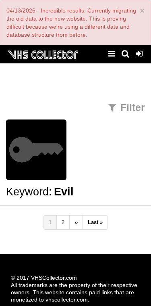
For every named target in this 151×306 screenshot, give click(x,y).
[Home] (42, 54)
